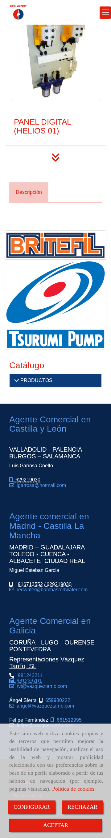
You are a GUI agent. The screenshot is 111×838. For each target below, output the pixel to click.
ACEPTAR (55, 825)
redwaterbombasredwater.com (51, 589)
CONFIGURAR (32, 807)
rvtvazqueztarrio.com (40, 686)
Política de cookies (73, 789)
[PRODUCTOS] (16, 380)
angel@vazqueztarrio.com (44, 705)
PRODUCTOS (35, 380)
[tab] (28, 192)
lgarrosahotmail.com (40, 485)
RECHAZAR (82, 807)
